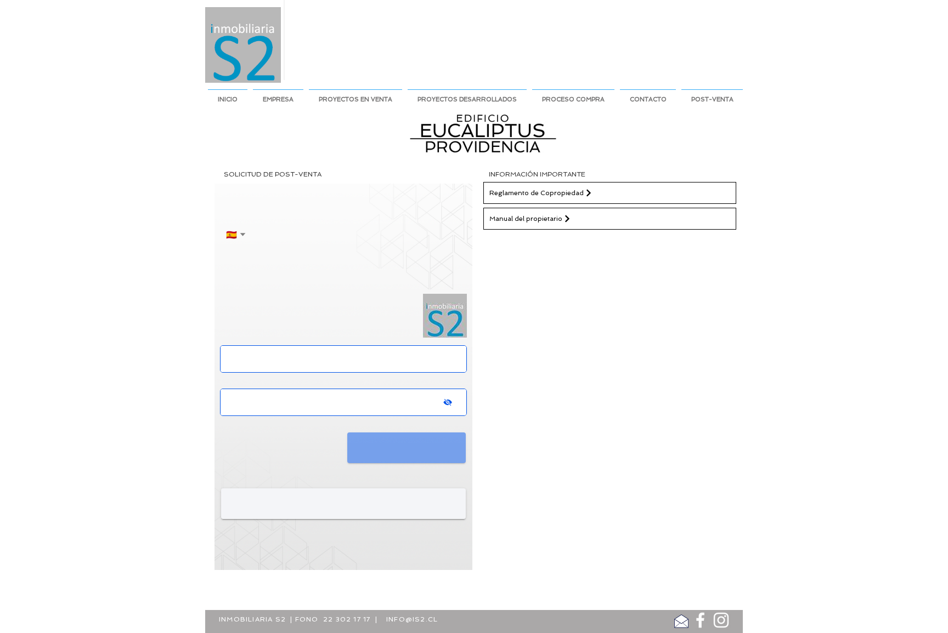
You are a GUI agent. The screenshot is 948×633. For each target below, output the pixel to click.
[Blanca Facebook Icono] (700, 620)
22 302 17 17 (347, 619)
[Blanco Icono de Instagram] (721, 620)
